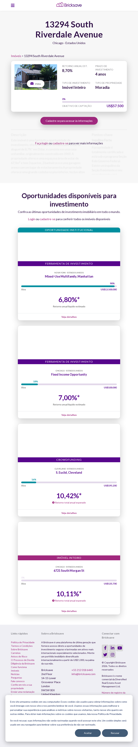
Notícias (15, 674)
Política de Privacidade (22, 642)
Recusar (115, 733)
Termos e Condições (22, 645)
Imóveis (16, 56)
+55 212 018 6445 (82, 669)
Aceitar (88, 733)
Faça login (41, 143)
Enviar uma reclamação (22, 691)
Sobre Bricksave (19, 649)
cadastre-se (60, 143)
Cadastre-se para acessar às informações (69, 120)
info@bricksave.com (83, 674)
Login (31, 219)
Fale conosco (18, 681)
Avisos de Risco (19, 656)
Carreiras (16, 652)
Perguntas (16, 677)
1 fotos (37, 84)
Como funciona (19, 667)
